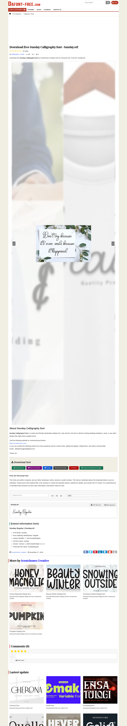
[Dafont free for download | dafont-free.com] (24, 3)
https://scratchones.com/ (18, 443)
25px (69, 495)
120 (28, 54)
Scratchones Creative (18, 552)
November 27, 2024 (36, 552)
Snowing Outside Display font (94, 594)
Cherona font (14, 705)
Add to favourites (35, 468)
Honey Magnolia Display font (20, 594)
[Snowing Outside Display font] (100, 578)
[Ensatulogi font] (100, 690)
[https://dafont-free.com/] (10, 14)
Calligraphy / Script (17, 54)
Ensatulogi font (88, 705)
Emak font (50, 705)
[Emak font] (63, 690)
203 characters (110, 505)
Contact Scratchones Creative (92, 468)
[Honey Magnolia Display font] (27, 578)
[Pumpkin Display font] (27, 615)
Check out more (61, 468)
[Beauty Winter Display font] (63, 578)
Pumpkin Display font (17, 631)
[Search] (108, 2)
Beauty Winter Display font (56, 594)
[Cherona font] (27, 690)
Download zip (19, 468)
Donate (48, 468)
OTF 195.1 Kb (96, 505)
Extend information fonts (25, 523)
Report (74, 468)
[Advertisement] (61, 30)
